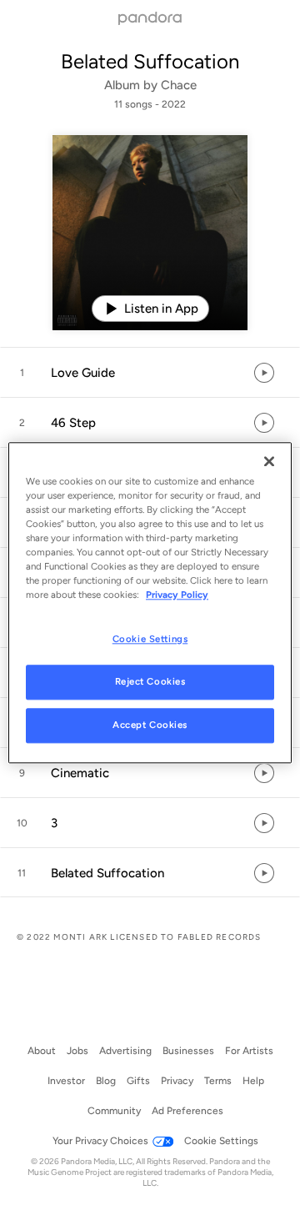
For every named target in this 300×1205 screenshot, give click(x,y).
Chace (179, 85)
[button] (150, 373)
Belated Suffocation (150, 61)
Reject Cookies (150, 681)
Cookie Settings (150, 639)
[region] (150, 602)
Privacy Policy (177, 594)
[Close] (269, 461)
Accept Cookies (150, 725)
